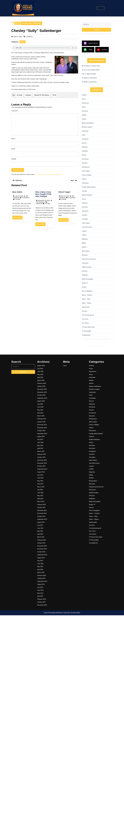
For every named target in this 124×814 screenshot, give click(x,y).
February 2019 (41, 599)
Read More (18, 218)
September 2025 (42, 398)
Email (13, 149)
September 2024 (42, 433)
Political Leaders (86, 267)
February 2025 (41, 419)
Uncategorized (86, 335)
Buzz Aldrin (17, 192)
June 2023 (40, 478)
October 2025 (41, 395)
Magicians (85, 239)
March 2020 (40, 572)
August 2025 (41, 401)
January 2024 (41, 457)
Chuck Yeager (64, 192)
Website (13, 159)
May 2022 (40, 495)
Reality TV (85, 283)
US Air (54, 95)
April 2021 (40, 534)
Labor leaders (86, 223)
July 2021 (40, 525)
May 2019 (40, 593)
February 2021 (41, 540)
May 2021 (40, 531)
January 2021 (41, 543)
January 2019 (41, 602)
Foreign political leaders (89, 187)
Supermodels (86, 307)
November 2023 (42, 463)
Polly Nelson (93, 78)
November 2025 (42, 392)
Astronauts (85, 111)
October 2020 (41, 552)
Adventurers (85, 103)
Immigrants (85, 211)
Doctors (84, 155)
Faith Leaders (86, 171)
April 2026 (40, 377)
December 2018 (42, 605)
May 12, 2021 (65, 196)
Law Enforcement (87, 227)
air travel (19, 95)
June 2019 (40, 590)
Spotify (90, 49)
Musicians (85, 255)
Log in (65, 365)
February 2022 (41, 504)
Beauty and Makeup (87, 123)
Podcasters (85, 263)
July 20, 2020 (19, 196)
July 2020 (40, 560)
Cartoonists (85, 131)
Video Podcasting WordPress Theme (56, 612)
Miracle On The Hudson (41, 95)
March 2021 (40, 537)
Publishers (85, 275)
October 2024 (41, 430)
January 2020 (41, 578)
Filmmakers (85, 183)
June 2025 (40, 407)
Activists (84, 95)
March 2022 (40, 501)
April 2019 (40, 596)
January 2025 (41, 422)
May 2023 (40, 481)
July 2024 (40, 439)
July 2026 (40, 368)
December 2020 (42, 546)
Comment (14, 110)
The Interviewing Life (88, 315)
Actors (84, 99)
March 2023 (40, 487)
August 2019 (41, 584)
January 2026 (41, 386)
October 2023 (41, 466)
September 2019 (42, 581)
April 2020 (40, 569)
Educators (85, 163)
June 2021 (40, 528)
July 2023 (40, 475)
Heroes (17, 23)
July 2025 (40, 404)
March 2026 (40, 380)
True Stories (85, 323)
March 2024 (40, 451)
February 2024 (41, 454)
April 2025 (40, 413)
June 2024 (40, 442)
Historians (85, 203)
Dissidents (85, 151)
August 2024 (41, 436)
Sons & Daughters (87, 291)
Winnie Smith (96, 66)
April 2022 (40, 498)
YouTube (104, 49)
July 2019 (40, 587)
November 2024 (42, 427)
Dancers (84, 143)
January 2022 (41, 507)
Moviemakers (86, 251)
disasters (28, 95)
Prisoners (84, 271)
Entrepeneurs (86, 167)
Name (13, 138)
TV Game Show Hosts (88, 327)
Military (84, 243)
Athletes (84, 115)
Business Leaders (87, 127)
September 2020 (42, 554)
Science (84, 287)
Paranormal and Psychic (89, 259)
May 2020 (40, 566)
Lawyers (84, 231)
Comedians (85, 139)
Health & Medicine (87, 195)
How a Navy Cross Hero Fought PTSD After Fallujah (43, 194)
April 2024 (40, 448)
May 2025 (40, 410)
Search (101, 8)
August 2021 (41, 522)
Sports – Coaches (87, 295)
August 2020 (41, 557)
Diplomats (85, 147)
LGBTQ (84, 235)
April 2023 (40, 484)
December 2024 (42, 424)
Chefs (83, 135)
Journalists (85, 219)
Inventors (84, 215)
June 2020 (40, 563)
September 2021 (42, 519)
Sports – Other (86, 299)
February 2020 (41, 575)
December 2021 (42, 510)
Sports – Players (86, 303)
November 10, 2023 (44, 200)
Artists (83, 107)
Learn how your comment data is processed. (48, 174)
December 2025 (42, 389)
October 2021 (41, 516)
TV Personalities (86, 331)
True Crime (85, 319)
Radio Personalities (87, 279)
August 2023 (41, 472)
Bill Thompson (40, 202)
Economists (85, 159)
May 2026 (40, 374)
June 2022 (40, 492)
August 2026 (41, 365)
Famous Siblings (86, 175)
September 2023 (42, 469)
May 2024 (40, 445)
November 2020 (42, 549)
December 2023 (42, 460)
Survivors (84, 311)
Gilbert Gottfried (91, 74)
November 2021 (42, 513)
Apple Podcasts (93, 43)
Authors (84, 119)
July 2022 (40, 489)
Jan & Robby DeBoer (94, 70)
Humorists (85, 207)
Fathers (84, 179)
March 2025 (40, 416)
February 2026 (41, 383)
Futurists (84, 191)
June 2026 (40, 371)
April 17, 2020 (17, 36)
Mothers (84, 247)
